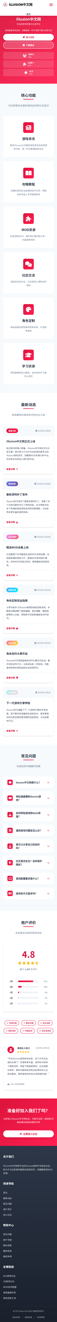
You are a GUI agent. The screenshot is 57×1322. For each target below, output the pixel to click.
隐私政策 (7, 1245)
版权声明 (7, 1256)
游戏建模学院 (9, 1292)
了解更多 (30, 45)
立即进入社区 (30, 1134)
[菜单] (51, 5)
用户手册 (7, 1239)
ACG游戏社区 (9, 1275)
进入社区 (30, 37)
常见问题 (7, 1203)
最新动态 (7, 1198)
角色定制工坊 (9, 1298)
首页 (28, 14)
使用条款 (28, 1317)
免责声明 (41, 1317)
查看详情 (10, 469)
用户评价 (7, 1209)
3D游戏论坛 (8, 1281)
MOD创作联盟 (9, 1287)
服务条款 (7, 1250)
